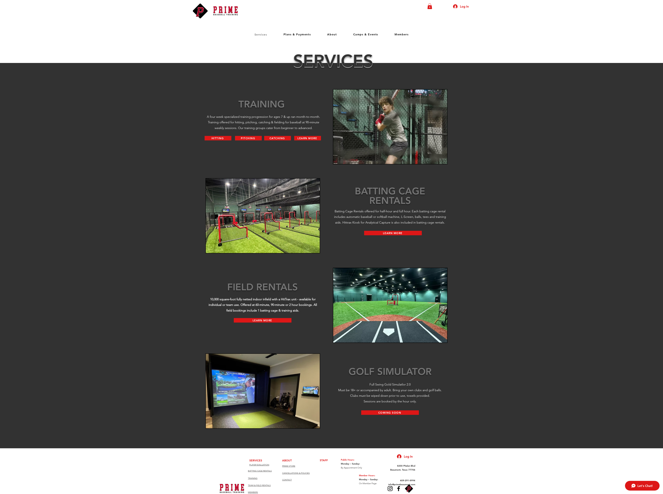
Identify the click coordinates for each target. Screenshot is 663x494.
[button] (429, 6)
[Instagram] (390, 488)
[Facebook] (398, 488)
